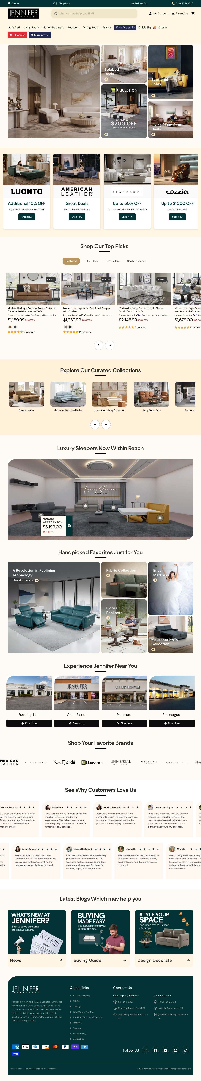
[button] (15, 332)
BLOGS (76, 1001)
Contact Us (78, 1039)
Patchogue (171, 714)
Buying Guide (87, 960)
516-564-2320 (184, 3)
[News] (37, 932)
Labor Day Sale (42, 34)
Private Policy (79, 1033)
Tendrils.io (186, 1069)
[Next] (109, 345)
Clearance (19, 35)
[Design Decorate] (164, 932)
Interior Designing (81, 995)
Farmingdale (28, 714)
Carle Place (76, 714)
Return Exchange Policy (35, 1069)
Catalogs (76, 1006)
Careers (76, 1028)
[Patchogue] (172, 693)
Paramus (124, 714)
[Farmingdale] (29, 693)
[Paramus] (124, 693)
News (15, 960)
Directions (31, 723)
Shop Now (177, 216)
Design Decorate (154, 960)
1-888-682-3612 (167, 1001)
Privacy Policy (16, 1069)
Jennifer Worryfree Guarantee (87, 1017)
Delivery (52, 1069)
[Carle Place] (76, 693)
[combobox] (94, 13)
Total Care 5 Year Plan (83, 1012)
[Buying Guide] (100, 932)
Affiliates (76, 1022)
